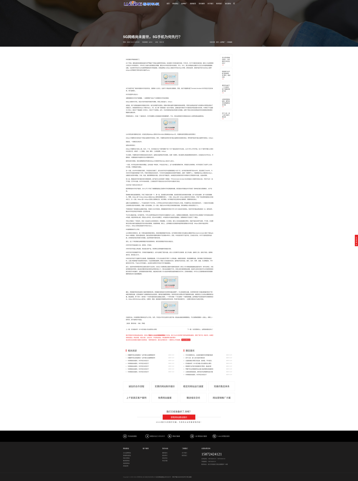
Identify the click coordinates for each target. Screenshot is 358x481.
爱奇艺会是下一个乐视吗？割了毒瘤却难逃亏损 (226, 88)
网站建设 (175, 3)
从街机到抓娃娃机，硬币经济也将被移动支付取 (226, 102)
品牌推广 (184, 3)
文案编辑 (229, 42)
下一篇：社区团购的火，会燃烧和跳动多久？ (200, 329)
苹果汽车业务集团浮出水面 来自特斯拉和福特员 (199, 369)
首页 (168, 3)
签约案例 (202, 3)
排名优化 (164, 458)
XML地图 (188, 477)
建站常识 (164, 455)
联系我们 (219, 3)
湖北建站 (228, 3)
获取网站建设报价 (179, 417)
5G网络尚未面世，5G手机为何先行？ (139, 360)
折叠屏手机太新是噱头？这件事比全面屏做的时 (141, 355)
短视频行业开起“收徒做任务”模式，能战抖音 (226, 74)
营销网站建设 (127, 455)
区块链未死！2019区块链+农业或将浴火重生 (198, 363)
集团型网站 (126, 460)
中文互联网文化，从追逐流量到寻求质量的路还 (199, 355)
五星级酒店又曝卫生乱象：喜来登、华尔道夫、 (199, 360)
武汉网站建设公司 (161, 477)
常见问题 (164, 460)
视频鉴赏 (193, 3)
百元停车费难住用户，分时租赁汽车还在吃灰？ (226, 60)
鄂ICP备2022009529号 (179, 477)
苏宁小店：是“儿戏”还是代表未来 (226, 115)
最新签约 (164, 453)
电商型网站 (126, 463)
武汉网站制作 (160, 436)
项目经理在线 (186, 340)
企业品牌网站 (127, 453)
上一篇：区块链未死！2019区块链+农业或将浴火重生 (141, 329)
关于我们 (210, 3)
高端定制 (125, 466)
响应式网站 (126, 458)
